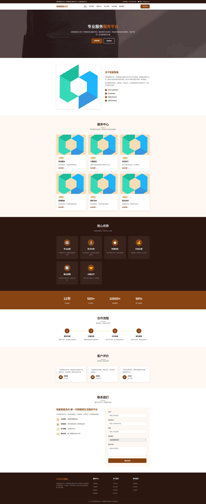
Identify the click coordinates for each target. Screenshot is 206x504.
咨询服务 (95, 483)
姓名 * (110, 412)
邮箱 (109, 428)
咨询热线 (135, 483)
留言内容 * (111, 444)
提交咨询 (127, 461)
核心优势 (106, 6)
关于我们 (91, 6)
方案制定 (95, 486)
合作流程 (114, 6)
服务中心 (99, 6)
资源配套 (95, 493)
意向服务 (110, 436)
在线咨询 (145, 6)
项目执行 (95, 490)
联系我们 (121, 6)
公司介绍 (115, 483)
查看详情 (96, 40)
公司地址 (135, 490)
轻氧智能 (62, 6)
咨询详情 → (61, 168)
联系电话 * (111, 420)
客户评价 (115, 493)
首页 (85, 6)
